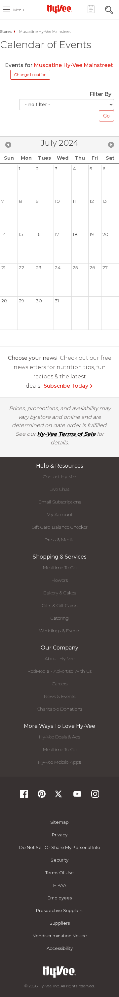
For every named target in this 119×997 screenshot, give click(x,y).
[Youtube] (77, 796)
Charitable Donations (59, 709)
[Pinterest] (42, 796)
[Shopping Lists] (91, 9)
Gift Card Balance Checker (60, 527)
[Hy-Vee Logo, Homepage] (59, 9)
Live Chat (59, 489)
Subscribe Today (66, 386)
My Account (60, 514)
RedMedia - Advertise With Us (59, 671)
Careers (59, 684)
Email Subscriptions (59, 502)
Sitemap (59, 822)
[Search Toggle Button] (109, 9)
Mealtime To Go (59, 568)
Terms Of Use (59, 872)
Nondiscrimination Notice (59, 935)
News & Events (59, 696)
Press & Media (59, 540)
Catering (60, 618)
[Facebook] (24, 796)
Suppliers (60, 923)
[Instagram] (95, 796)
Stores (6, 31)
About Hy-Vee (59, 658)
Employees (60, 897)
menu (18, 9)
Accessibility (60, 948)
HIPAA (59, 885)
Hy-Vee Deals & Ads (59, 737)
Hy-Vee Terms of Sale (66, 434)
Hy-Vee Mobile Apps (59, 762)
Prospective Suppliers (59, 910)
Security (59, 860)
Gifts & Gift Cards (59, 605)
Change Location (30, 74)
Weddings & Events (59, 631)
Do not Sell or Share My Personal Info (59, 847)
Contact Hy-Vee (59, 477)
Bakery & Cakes (59, 593)
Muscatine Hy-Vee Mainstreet (73, 65)
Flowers (60, 580)
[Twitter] (59, 796)
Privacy (59, 834)
